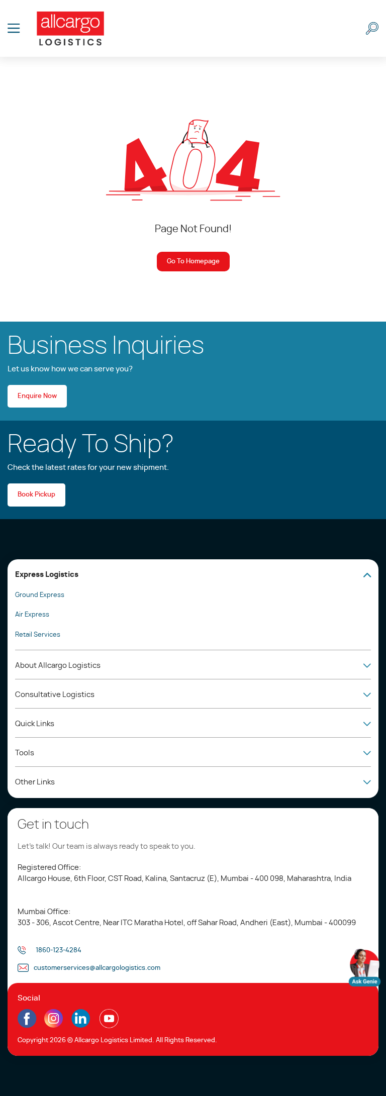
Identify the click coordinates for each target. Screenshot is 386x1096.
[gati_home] (70, 28)
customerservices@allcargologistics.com (97, 968)
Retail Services (37, 635)
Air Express (32, 615)
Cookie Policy (191, 1035)
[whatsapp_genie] (364, 967)
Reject (28, 1066)
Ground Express (39, 595)
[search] (372, 28)
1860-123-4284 (58, 950)
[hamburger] (14, 29)
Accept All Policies (96, 1066)
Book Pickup (36, 494)
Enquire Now (37, 396)
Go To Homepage (193, 261)
